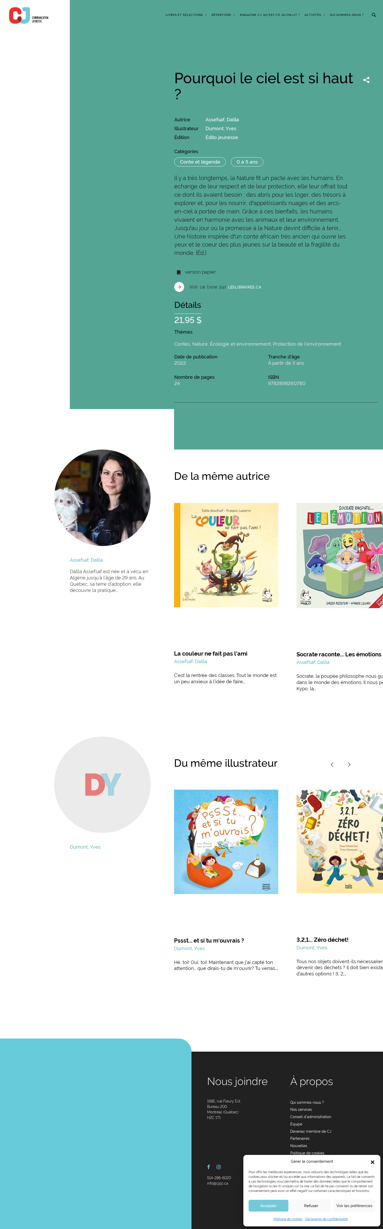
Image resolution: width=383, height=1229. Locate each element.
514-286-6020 (219, 1178)
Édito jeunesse (222, 137)
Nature (200, 344)
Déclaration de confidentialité (326, 1219)
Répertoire (221, 15)
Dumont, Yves (221, 128)
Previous (332, 764)
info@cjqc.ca (217, 1183)
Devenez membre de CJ (310, 1131)
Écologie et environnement (240, 344)
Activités (313, 15)
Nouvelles (298, 1146)
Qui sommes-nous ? (347, 15)
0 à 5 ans (247, 162)
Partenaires (300, 1138)
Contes (182, 344)
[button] (372, 1161)
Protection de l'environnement (307, 344)
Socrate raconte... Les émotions (338, 654)
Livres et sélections (184, 15)
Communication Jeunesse (28, 15)
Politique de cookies (288, 1219)
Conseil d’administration (310, 1117)
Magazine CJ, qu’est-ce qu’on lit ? (270, 15)
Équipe (296, 1124)
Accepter (268, 1205)
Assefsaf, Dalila (222, 119)
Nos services (301, 1109)
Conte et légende (200, 162)
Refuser (311, 1205)
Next (349, 764)
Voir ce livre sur (225, 287)
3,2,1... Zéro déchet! (322, 939)
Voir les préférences (354, 1205)
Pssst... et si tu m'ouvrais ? (209, 940)
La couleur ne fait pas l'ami (211, 653)
